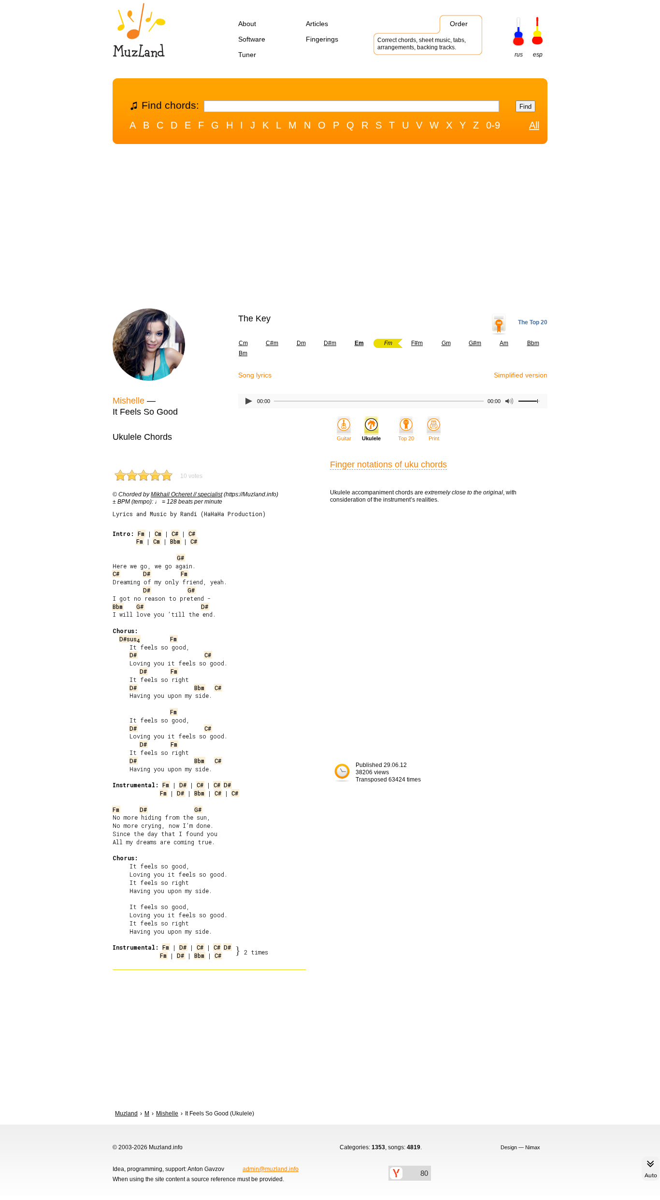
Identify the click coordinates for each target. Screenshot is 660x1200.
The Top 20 (532, 322)
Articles (317, 24)
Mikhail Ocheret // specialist (186, 494)
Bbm (533, 343)
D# (146, 574)
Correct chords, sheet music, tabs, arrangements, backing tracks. (421, 44)
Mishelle (128, 400)
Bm (243, 353)
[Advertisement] (330, 228)
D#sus (129, 639)
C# (175, 533)
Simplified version (520, 375)
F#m (417, 343)
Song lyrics (255, 375)
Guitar (344, 438)
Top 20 (406, 438)
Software (251, 39)
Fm (141, 533)
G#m (475, 343)
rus (519, 54)
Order (459, 24)
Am (504, 343)
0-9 (493, 125)
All (534, 125)
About (247, 24)
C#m (272, 343)
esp (538, 54)
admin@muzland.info (271, 1169)
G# (180, 558)
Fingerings (322, 39)
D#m (330, 343)
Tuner (247, 54)
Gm (446, 343)
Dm (301, 343)
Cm (243, 343)
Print (434, 438)
